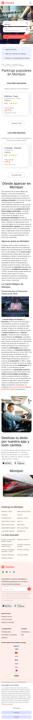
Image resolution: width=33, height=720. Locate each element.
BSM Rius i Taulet (6, 511)
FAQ (22, 635)
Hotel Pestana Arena (7, 524)
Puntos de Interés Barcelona (10, 65)
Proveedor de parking (9, 635)
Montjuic (22, 65)
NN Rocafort (21, 524)
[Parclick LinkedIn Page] (6, 571)
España (8, 64)
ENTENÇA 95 (21, 531)
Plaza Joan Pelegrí (22, 528)
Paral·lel (19, 515)
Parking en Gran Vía (23, 539)
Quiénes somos (6, 616)
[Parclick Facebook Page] (10, 571)
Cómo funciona (6, 619)
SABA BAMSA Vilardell (8, 528)
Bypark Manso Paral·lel (8, 521)
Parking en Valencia (23, 549)
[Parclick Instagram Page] (2, 571)
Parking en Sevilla (22, 555)
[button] (16, 23)
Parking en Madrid (7, 558)
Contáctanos (25, 632)
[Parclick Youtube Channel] (13, 571)
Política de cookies (7, 704)
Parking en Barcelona (7, 555)
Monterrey (4, 515)
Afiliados (4, 638)
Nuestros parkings (7, 622)
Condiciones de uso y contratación (13, 682)
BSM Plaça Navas (22, 518)
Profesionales (6, 632)
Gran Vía (19, 521)
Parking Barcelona (16, 64)
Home (2, 64)
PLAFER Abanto (6, 518)
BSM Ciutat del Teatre (23, 511)
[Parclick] (7, 2)
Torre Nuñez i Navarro (8, 531)
